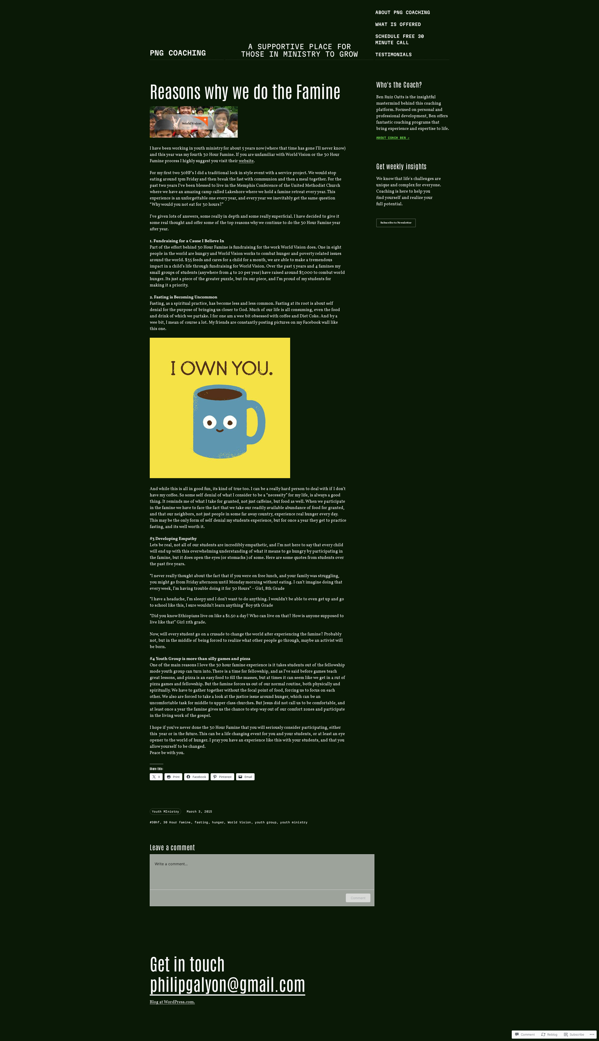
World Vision (239, 822)
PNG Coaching (178, 53)
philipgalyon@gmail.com (227, 983)
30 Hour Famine (176, 822)
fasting (201, 822)
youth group (265, 822)
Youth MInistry (165, 811)
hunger (218, 822)
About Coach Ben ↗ (392, 137)
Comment (358, 898)
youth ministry (293, 822)
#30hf (155, 822)
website (246, 161)
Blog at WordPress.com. (172, 1002)
